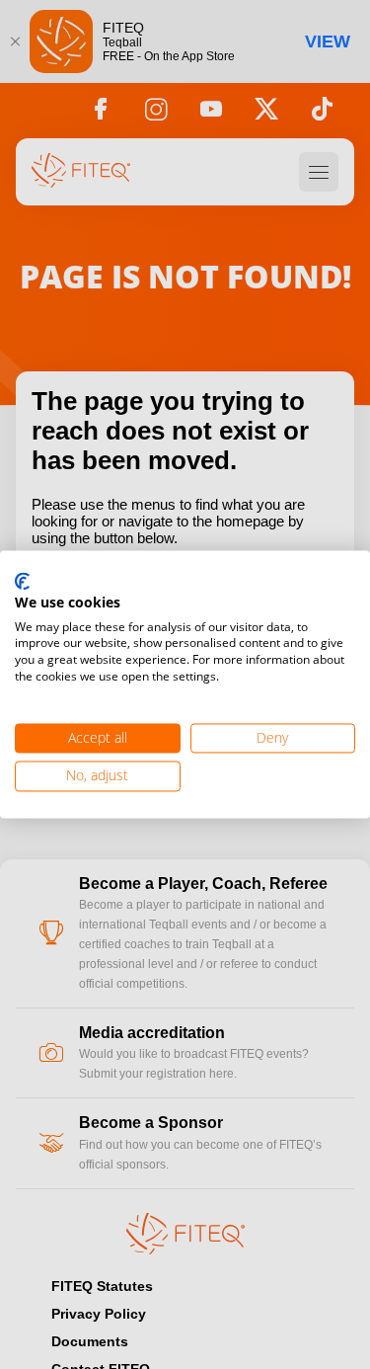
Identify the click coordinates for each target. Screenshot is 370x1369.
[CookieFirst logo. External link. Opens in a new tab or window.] (22, 582)
